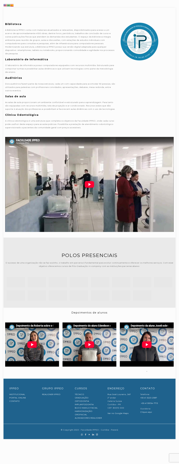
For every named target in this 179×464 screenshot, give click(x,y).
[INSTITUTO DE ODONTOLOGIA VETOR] (37, 282)
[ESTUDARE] (37, 295)
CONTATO (14, 401)
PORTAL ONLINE (17, 398)
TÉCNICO (79, 394)
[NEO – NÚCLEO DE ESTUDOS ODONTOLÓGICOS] (16, 295)
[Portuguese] (8, 6)
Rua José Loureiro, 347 (119, 394)
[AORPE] (58, 295)
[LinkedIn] (93, 434)
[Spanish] (12, 6)
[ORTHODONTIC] (121, 282)
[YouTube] (89, 434)
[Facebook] (85, 434)
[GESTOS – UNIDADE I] (79, 295)
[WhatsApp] (81, 434)
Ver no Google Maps (118, 413)
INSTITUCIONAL (17, 394)
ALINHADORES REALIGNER (88, 418)
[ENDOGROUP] (163, 282)
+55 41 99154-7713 (149, 403)
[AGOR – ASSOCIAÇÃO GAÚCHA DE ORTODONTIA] (142, 295)
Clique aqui (146, 412)
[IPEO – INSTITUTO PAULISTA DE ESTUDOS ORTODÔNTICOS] (142, 282)
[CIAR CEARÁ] (58, 282)
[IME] (100, 282)
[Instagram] (97, 434)
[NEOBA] (79, 282)
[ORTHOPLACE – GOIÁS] (121, 295)
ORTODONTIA (82, 401)
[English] (5, 6)
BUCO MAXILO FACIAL (86, 408)
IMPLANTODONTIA (84, 404)
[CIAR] (16, 282)
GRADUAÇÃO (82, 398)
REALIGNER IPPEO (51, 394)
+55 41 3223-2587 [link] (148, 398)
